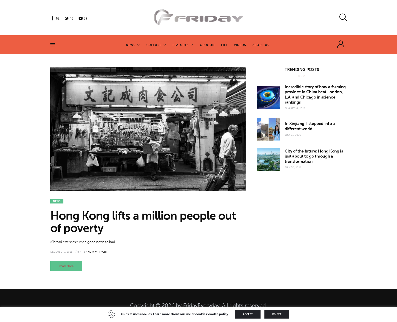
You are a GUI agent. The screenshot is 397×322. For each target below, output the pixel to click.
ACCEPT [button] (248, 314)
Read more (66, 266)
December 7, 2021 (61, 251)
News (57, 201)
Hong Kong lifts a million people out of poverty (143, 222)
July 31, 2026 (293, 134)
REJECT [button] (276, 314)
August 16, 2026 (295, 108)
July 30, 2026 (293, 167)
